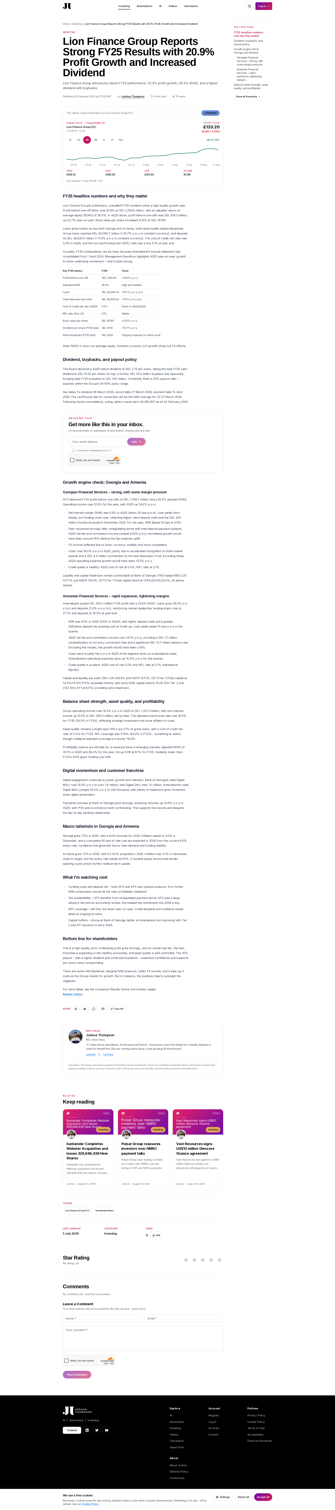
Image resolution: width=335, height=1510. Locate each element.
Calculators (191, 6)
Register (214, 1415)
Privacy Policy (256, 1415)
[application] (143, 156)
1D (70, 140)
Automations (144, 6)
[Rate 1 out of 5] (186, 1260)
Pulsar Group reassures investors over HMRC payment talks (141, 1149)
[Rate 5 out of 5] (219, 1260)
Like (158, 1235)
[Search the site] (249, 6)
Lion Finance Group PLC (77, 1210)
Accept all (263, 1497)
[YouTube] (106, 1430)
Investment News (105, 1210)
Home (66, 23)
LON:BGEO (210, 112)
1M (87, 140)
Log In (262, 6)
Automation (177, 1421)
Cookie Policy (256, 1421)
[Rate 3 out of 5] (203, 1260)
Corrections (177, 1478)
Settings (225, 1497)
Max (121, 140)
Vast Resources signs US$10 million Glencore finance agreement (195, 1149)
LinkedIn (91, 1054)
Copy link (119, 1008)
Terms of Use (256, 1428)
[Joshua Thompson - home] (67, 6)
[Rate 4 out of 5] (211, 1260)
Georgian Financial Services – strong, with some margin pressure (250, 61)
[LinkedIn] (87, 1430)
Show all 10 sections (246, 96)
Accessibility (255, 1434)
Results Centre (72, 994)
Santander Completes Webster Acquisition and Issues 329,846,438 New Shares (87, 1151)
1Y (104, 140)
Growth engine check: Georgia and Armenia (246, 51)
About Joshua (178, 1465)
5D (78, 140)
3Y (112, 140)
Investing (124, 6)
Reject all (243, 1497)
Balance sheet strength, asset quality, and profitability (251, 86)
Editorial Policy (179, 1471)
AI (160, 6)
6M (95, 140)
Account (214, 1428)
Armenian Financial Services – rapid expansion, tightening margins (249, 74)
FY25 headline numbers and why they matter (248, 34)
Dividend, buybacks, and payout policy (248, 42)
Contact (72, 1430)
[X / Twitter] (97, 1430)
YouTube (108, 1054)
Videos (173, 6)
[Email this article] (103, 1009)
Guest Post (177, 1447)
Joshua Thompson (132, 96)
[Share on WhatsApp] (94, 1009)
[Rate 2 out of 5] (194, 1260)
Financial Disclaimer (259, 1440)
